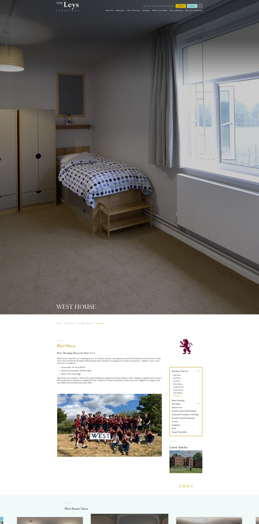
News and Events (176, 10)
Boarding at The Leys (85, 323)
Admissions (120, 10)
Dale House (177, 375)
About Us (109, 10)
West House (177, 396)
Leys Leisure (161, 6)
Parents (181, 6)
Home (59, 323)
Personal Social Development (183, 418)
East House (177, 378)
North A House (178, 390)
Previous (148, 425)
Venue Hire (171, 6)
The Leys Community (194, 10)
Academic (146, 10)
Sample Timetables (179, 432)
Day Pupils (176, 404)
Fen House (176, 381)
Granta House (177, 384)
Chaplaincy (176, 425)
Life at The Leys (133, 10)
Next (153, 425)
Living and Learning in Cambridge (185, 414)
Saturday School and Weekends (184, 411)
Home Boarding (178, 400)
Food (174, 428)
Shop (153, 6)
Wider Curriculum (159, 10)
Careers (175, 421)
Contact (192, 6)
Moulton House (178, 387)
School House (177, 393)
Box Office (147, 6)
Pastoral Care (177, 407)
